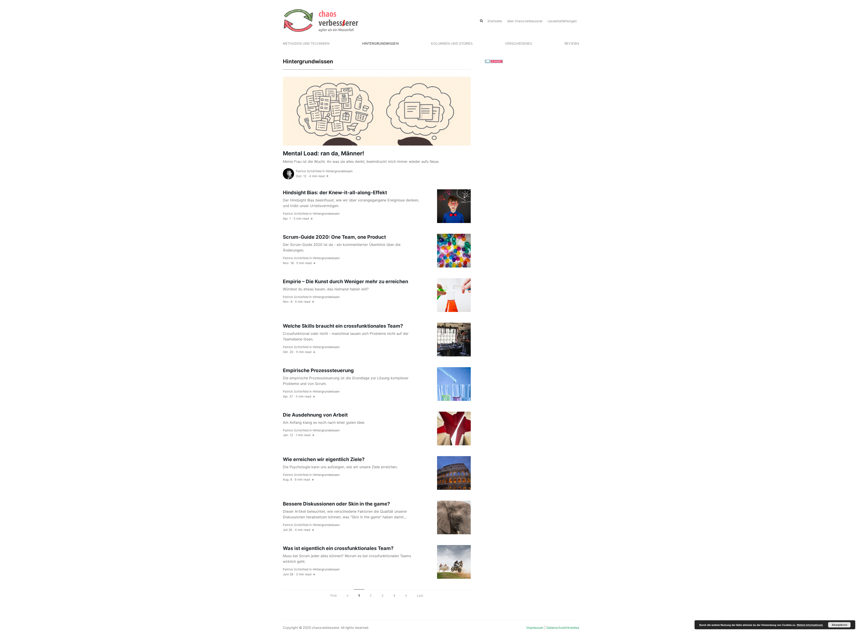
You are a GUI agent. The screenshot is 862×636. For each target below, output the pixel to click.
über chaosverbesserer (525, 21)
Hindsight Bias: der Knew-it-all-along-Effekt (335, 192)
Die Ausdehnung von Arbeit (315, 415)
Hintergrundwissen (380, 43)
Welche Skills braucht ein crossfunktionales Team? (343, 326)
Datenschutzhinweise (562, 628)
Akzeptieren (839, 625)
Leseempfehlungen (562, 21)
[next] (406, 595)
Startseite (494, 21)
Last (420, 595)
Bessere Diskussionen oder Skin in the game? (336, 504)
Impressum (534, 628)
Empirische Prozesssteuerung (318, 370)
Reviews (572, 43)
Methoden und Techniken (306, 43)
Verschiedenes (518, 43)
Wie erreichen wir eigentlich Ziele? (324, 459)
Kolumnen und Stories (452, 43)
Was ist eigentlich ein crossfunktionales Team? (338, 548)
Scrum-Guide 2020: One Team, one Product (334, 237)
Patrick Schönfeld (308, 171)
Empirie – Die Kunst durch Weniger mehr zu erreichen (345, 281)
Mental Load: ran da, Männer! (323, 153)
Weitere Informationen (810, 625)
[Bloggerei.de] (494, 61)
